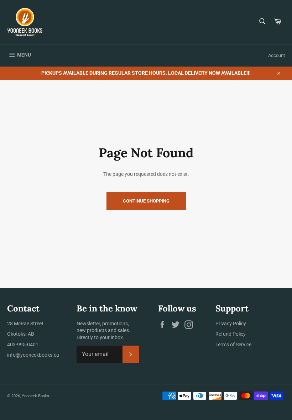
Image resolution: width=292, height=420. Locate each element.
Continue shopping (146, 201)
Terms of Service (233, 344)
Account (276, 55)
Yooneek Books (35, 396)
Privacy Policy (230, 323)
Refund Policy (230, 334)
